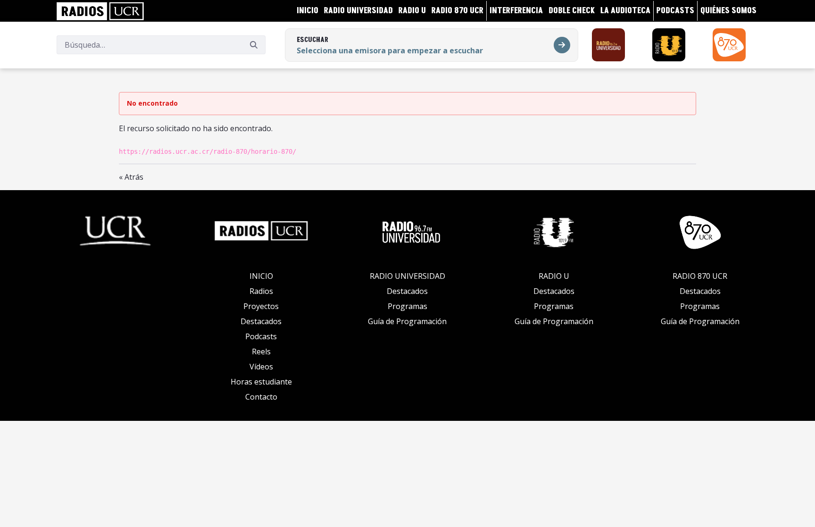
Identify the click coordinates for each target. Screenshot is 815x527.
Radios (261, 291)
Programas (407, 306)
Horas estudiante (261, 381)
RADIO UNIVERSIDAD (407, 276)
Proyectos (261, 306)
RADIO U (554, 276)
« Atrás (131, 177)
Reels (261, 351)
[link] (100, 11)
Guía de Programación (407, 321)
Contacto (261, 397)
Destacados (261, 321)
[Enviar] (253, 44)
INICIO (261, 276)
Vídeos (261, 366)
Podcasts (261, 336)
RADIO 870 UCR (700, 276)
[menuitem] (307, 10)
